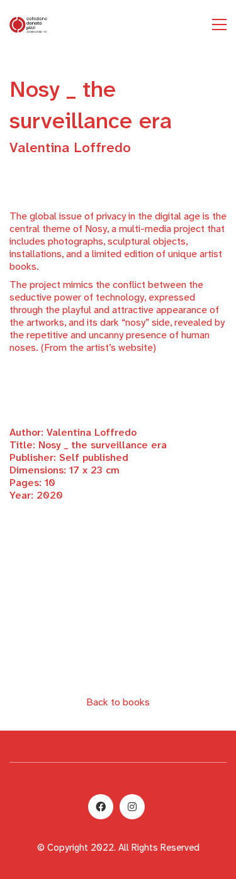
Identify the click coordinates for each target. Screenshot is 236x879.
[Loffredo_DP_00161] (118, 584)
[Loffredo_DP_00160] (118, 569)
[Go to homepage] (28, 24)
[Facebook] (100, 806)
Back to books (118, 702)
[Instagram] (132, 806)
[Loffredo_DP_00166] (118, 632)
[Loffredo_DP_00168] (118, 647)
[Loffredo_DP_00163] (118, 600)
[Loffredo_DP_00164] (118, 616)
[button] (219, 24)
